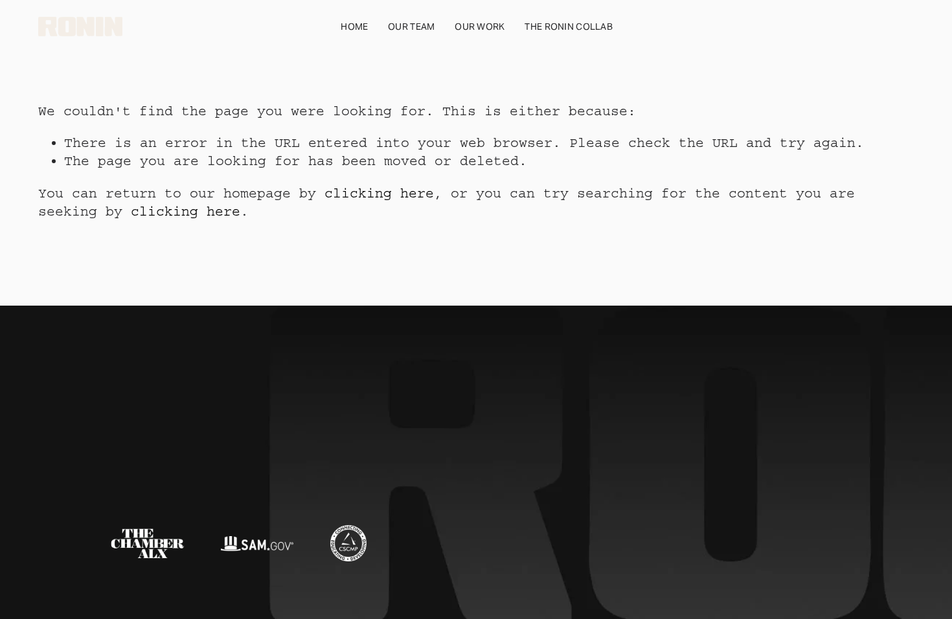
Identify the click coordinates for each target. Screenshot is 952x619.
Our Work (479, 26)
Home (354, 26)
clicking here (379, 193)
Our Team (411, 26)
